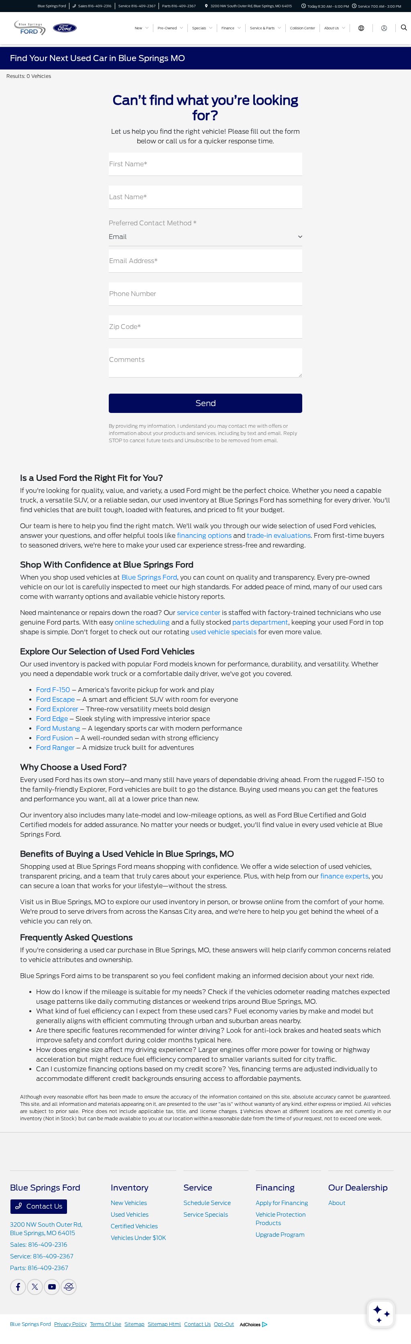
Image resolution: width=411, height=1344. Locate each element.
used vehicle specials (223, 632)
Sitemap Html (164, 1324)
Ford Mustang (58, 728)
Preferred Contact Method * (153, 223)
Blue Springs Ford (149, 577)
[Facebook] (18, 1287)
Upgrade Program (280, 1235)
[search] (404, 28)
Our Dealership (358, 1188)
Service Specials (205, 1214)
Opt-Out (224, 1324)
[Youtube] (52, 1287)
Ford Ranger (55, 748)
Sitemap (134, 1324)
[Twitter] (35, 1287)
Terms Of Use (105, 1324)
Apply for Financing (282, 1203)
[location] (206, 6)
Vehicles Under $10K (138, 1238)
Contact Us (43, 1206)
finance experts (344, 876)
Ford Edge (52, 719)
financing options (204, 535)
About (337, 1203)
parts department (260, 622)
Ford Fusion (54, 738)
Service (197, 1188)
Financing (275, 1188)
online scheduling (142, 622)
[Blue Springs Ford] (46, 27)
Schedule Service (207, 1203)
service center (198, 613)
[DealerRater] (69, 1287)
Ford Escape (55, 699)
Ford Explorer (57, 709)
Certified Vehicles (134, 1226)
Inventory (130, 1188)
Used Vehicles (130, 1214)
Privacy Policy (70, 1324)
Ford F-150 (53, 690)
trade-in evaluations (279, 535)
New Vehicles (129, 1203)
